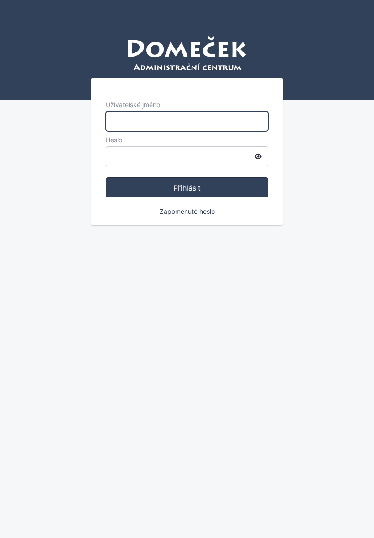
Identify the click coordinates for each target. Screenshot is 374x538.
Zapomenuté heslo (187, 211)
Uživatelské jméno (133, 105)
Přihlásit (187, 187)
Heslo (114, 140)
